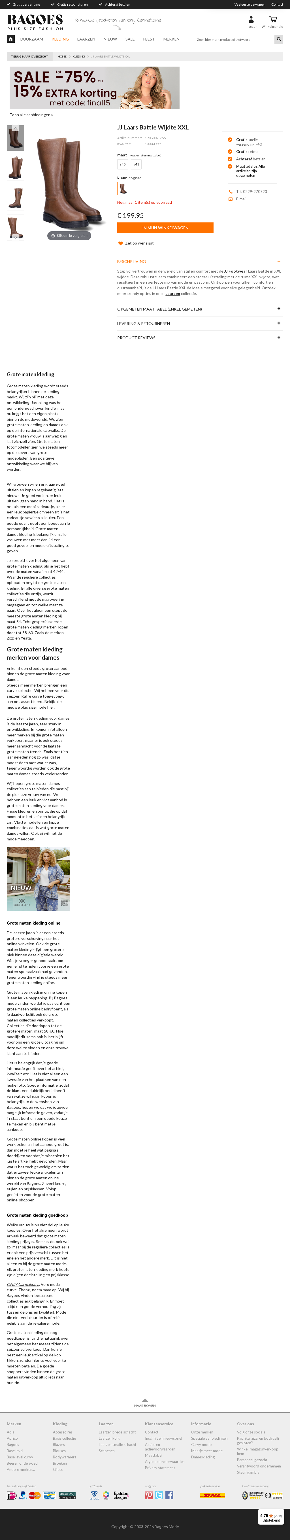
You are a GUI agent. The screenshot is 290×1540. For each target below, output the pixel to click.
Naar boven (145, 1405)
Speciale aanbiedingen (209, 1438)
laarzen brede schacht (117, 1432)
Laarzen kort (109, 1438)
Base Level (15, 1450)
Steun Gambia (248, 1472)
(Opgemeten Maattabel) (145, 155)
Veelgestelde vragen (250, 4)
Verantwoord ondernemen (259, 1466)
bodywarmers (64, 1457)
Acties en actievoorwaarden (160, 1446)
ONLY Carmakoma (23, 1284)
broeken (60, 1463)
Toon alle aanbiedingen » (31, 114)
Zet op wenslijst (139, 243)
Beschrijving (131, 261)
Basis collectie (64, 1438)
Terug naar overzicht (29, 56)
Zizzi (10, 638)
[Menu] (281, 1512)
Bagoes (13, 1444)
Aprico (12, 1438)
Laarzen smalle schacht (117, 1444)
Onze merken (202, 1432)
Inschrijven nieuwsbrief (163, 1438)
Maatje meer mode (207, 1450)
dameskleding (203, 1457)
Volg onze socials (251, 1432)
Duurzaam (31, 39)
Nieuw (110, 39)
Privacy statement (160, 1467)
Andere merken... (21, 1469)
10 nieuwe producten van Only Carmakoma (118, 20)
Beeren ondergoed (22, 1463)
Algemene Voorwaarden (165, 1461)
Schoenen (107, 1450)
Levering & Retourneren (143, 323)
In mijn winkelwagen (165, 227)
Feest (149, 39)
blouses (59, 1450)
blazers (59, 1444)
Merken (171, 39)
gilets (58, 1469)
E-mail (241, 199)
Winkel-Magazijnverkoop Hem (257, 1451)
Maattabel (153, 1455)
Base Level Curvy (20, 1457)
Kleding (60, 39)
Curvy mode (201, 1444)
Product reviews (136, 337)
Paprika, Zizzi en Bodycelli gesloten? (258, 1440)
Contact (277, 4)
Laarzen (86, 39)
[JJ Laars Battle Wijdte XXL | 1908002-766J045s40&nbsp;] (15, 138)
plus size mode (33, 707)
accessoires (62, 1432)
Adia (10, 1432)
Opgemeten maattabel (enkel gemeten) (159, 309)
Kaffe (26, 696)
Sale (130, 39)
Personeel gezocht (252, 1460)
